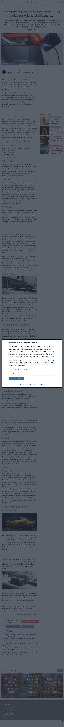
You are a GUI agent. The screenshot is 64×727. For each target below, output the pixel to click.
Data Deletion (23, 384)
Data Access (32, 384)
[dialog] (32, 363)
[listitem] (32, 370)
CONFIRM (17, 378)
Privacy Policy (40, 384)
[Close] (59, 342)
